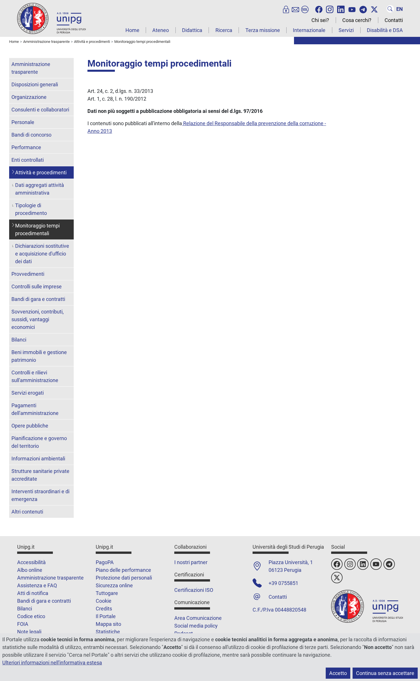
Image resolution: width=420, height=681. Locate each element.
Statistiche (108, 632)
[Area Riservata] (286, 9)
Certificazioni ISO (193, 590)
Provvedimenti (27, 274)
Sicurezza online (114, 585)
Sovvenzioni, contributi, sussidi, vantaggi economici (37, 319)
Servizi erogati (27, 393)
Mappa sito (108, 624)
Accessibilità (31, 562)
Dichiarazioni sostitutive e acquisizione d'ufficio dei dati (42, 253)
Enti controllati (27, 160)
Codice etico (31, 616)
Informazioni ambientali (38, 459)
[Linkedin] (341, 9)
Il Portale (106, 616)
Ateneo (160, 30)
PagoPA (105, 562)
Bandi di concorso (31, 135)
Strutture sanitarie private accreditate (40, 475)
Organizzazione (29, 97)
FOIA (22, 624)
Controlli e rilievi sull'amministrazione (34, 376)
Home (132, 30)
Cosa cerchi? (356, 20)
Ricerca (223, 30)
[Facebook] (319, 9)
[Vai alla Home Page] (51, 18)
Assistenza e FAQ (37, 585)
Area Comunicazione (198, 618)
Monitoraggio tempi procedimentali (37, 229)
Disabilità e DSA (385, 30)
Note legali (29, 632)
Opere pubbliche (29, 426)
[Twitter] (374, 9)
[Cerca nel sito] (390, 9)
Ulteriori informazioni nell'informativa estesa (52, 663)
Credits (104, 609)
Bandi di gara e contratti (38, 299)
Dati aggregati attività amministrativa (39, 189)
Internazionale (309, 30)
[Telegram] (363, 9)
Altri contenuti (27, 512)
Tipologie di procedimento (31, 209)
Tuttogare (107, 593)
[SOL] (305, 9)
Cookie (103, 601)
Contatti (394, 20)
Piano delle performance (123, 570)
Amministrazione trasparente (30, 68)
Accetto (338, 673)
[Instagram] (329, 9)
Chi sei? (320, 20)
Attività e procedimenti (41, 172)
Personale (22, 122)
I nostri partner (190, 562)
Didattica (192, 30)
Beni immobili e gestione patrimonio (39, 356)
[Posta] (295, 9)
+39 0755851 (283, 583)
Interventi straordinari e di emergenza (40, 495)
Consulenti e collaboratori (40, 110)
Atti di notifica (32, 593)
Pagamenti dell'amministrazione (35, 409)
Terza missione (262, 30)
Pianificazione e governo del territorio (39, 442)
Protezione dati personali (124, 578)
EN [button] (399, 9)
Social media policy (196, 626)
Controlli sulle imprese (36, 286)
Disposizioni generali (34, 84)
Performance (26, 147)
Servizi (346, 30)
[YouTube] (352, 9)
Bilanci (18, 340)
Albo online (29, 570)
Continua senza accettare (385, 673)
